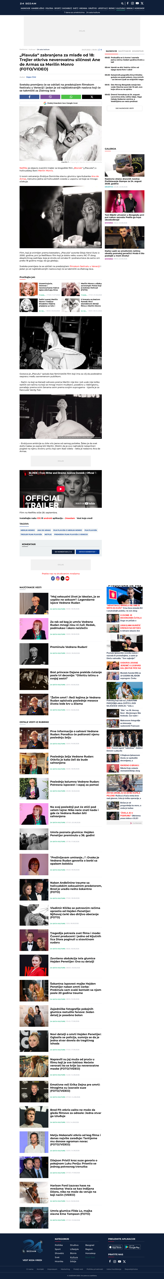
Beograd (89, 1245)
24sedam (70, 518)
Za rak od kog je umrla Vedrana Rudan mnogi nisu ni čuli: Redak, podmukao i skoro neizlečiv (72, 625)
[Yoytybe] (137, 3)
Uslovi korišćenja (114, 1269)
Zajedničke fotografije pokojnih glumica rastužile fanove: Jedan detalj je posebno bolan (72, 1012)
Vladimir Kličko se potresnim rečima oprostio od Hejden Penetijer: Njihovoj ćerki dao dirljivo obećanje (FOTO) (75, 913)
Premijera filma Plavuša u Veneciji (71, 534)
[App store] (115, 1247)
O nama (29, 1269)
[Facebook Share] (29, 97)
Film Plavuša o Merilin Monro (67, 530)
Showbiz (66, 8)
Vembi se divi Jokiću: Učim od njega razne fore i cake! (125, 68)
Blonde (78, 168)
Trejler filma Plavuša (31, 534)
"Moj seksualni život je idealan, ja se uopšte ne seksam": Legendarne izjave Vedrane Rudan (75, 600)
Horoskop (139, 8)
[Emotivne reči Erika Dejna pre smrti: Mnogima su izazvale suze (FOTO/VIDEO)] (34, 1091)
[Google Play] (132, 1247)
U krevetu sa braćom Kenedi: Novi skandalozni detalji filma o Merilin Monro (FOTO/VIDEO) (91, 302)
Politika (49, 8)
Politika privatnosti (95, 1269)
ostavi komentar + (87, 552)
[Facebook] (127, 3)
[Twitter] (142, 3)
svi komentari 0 (63, 552)
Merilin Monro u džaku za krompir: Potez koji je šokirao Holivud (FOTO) (91, 287)
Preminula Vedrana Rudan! (68, 647)
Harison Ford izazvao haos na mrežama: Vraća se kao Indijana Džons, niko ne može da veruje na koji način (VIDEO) (73, 1190)
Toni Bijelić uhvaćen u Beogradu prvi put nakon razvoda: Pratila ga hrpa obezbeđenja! (124, 217)
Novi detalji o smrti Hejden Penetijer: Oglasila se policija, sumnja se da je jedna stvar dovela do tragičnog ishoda (75, 1039)
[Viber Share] (50, 97)
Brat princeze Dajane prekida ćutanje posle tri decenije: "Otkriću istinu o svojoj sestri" (76, 675)
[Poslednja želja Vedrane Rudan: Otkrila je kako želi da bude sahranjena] (34, 763)
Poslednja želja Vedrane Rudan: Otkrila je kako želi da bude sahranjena (72, 760)
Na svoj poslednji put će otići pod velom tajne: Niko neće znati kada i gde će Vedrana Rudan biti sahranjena (74, 812)
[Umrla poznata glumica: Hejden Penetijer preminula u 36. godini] (34, 839)
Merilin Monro (45, 170)
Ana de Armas (44, 530)
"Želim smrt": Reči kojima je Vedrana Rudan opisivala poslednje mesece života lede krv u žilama (75, 700)
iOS (39, 518)
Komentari (138, 51)
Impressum (52, 1269)
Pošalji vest (78, 1269)
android (48, 518)
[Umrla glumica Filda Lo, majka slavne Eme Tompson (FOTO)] (34, 1218)
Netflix (48, 534)
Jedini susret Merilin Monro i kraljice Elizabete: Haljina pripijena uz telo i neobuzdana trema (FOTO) (48, 302)
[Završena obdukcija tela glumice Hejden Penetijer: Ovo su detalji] (34, 965)
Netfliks (23, 168)
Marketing (65, 1269)
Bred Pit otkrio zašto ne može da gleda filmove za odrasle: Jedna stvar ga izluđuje (75, 1113)
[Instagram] (132, 3)
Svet (75, 8)
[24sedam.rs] (28, 3)
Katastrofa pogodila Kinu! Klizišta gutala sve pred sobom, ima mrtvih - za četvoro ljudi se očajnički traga (127, 77)
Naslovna (23, 49)
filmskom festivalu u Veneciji (85, 266)
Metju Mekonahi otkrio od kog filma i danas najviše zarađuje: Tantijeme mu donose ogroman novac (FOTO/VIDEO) (75, 1140)
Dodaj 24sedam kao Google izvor (62, 103)
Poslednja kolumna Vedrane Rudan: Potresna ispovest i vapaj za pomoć (74, 783)
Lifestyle (102, 8)
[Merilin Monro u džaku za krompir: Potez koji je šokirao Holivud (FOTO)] (71, 289)
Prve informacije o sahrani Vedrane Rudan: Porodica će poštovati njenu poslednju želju (74, 734)
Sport (57, 8)
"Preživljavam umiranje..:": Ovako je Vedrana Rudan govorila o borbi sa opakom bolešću (74, 860)
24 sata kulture (93, 12)
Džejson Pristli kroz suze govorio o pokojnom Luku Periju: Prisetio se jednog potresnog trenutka (73, 1163)
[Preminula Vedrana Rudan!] (34, 654)
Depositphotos (131, 1269)
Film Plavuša (91, 530)
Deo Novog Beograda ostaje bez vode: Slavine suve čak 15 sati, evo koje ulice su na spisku (126, 87)
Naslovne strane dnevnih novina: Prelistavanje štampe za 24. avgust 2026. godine (123, 181)
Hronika (83, 8)
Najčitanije (124, 51)
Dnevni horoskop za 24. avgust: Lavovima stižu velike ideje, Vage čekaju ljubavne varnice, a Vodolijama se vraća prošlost (126, 98)
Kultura (120, 8)
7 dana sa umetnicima (74, 12)
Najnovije (25, 8)
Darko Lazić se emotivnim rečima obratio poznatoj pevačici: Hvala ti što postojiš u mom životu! (124, 253)
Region (89, 1249)
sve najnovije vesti (125, 108)
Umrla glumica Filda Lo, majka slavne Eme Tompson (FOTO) (71, 1212)
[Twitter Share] (92, 97)
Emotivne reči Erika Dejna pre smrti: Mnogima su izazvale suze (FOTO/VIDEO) (75, 1088)
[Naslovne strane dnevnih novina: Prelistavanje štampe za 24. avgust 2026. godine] (124, 165)
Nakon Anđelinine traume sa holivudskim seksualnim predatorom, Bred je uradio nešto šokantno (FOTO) (76, 887)
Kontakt (40, 1269)
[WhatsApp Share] (71, 97)
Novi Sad (90, 1257)
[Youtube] (67, 578)
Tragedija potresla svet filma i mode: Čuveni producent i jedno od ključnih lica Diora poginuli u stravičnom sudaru (75, 938)
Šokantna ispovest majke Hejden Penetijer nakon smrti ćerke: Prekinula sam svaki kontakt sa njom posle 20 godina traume (75, 988)
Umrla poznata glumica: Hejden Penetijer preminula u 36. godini (72, 834)
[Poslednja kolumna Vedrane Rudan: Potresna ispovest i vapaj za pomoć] (34, 788)
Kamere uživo (37, 8)
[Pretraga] (122, 3)
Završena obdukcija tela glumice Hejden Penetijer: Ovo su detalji (72, 960)
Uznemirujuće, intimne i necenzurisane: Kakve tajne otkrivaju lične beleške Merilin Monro (49, 287)
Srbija (129, 8)
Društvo (92, 8)
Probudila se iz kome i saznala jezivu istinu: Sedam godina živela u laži (127, 60)
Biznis (112, 8)
